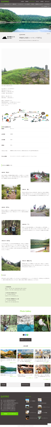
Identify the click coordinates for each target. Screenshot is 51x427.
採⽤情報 (41, 1)
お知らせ (37, 1)
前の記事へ (4, 384)
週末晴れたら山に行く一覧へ (25, 339)
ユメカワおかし (47, 4)
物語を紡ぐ (14, 4)
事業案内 (26, 1)
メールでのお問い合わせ (10, 413)
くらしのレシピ (20, 4)
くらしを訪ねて (27, 4)
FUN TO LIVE (32, 1)
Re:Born (32, 4)
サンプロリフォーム (33, 412)
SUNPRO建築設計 (5, 1)
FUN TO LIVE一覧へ (25, 384)
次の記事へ (47, 384)
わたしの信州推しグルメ (46, 6)
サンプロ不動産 (44, 412)
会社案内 (22, 1)
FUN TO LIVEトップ (7, 4)
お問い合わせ (47, 1)
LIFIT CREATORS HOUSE (42, 403)
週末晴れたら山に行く (39, 4)
